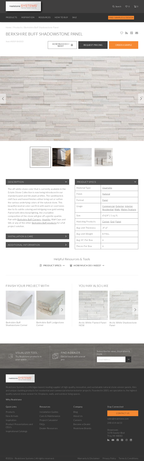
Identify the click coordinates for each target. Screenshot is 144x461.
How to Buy (61, 17)
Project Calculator (49, 420)
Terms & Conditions (128, 458)
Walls (117, 209)
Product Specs (86, 181)
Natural (106, 193)
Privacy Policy (109, 458)
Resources (44, 17)
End (112, 221)
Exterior (120, 206)
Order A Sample (123, 45)
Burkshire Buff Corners (29, 219)
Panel (105, 200)
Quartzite (107, 187)
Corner (105, 221)
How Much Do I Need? (60, 45)
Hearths (46, 219)
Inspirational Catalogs (16, 431)
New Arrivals (12, 416)
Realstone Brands (82, 428)
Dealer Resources (49, 428)
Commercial (108, 206)
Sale (74, 17)
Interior (129, 206)
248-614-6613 (114, 422)
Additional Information (24, 244)
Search (118, 6)
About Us (78, 416)
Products (11, 17)
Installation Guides (49, 412)
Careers (77, 420)
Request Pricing (93, 45)
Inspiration (27, 17)
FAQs (42, 424)
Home (9, 27)
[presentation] (3, 99)
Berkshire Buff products (44, 222)
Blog (75, 412)
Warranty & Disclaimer (88, 458)
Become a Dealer (82, 424)
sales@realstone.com (118, 418)
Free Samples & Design (121, 17)
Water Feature (128, 209)
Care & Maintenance (50, 416)
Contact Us (122, 413)
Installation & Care (20, 236)
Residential (108, 209)
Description (16, 181)
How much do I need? (87, 265)
